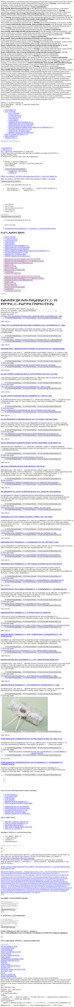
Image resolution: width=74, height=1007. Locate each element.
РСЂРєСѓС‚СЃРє (56, 875)
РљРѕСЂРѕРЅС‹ (13, 120)
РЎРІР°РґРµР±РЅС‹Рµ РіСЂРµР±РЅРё (21, 124)
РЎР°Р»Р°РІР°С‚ (65, 884)
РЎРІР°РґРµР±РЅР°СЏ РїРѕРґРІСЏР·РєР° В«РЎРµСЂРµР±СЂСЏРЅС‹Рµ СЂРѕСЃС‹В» (31, 739)
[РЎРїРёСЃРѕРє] (37, 309)
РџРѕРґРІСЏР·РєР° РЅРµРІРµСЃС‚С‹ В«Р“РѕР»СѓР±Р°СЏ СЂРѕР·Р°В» (26, 612)
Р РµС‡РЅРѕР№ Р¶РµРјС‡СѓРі (40, 1005)
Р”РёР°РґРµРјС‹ (13, 118)
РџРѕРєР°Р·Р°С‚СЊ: (7, 312)
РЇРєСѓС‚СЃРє (5, 892)
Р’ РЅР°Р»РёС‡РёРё (10, 993)
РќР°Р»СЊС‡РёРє (6, 881)
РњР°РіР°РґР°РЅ (27, 880)
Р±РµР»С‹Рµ (9, 264)
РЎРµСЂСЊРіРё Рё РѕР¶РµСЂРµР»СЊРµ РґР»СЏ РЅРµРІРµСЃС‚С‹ (31, 127)
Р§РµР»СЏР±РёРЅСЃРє (8, 976)
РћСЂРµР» (24, 883)
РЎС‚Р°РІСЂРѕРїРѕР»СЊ (27, 888)
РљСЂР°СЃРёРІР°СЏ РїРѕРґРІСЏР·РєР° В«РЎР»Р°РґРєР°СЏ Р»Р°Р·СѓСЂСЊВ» (29, 374)
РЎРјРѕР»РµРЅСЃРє (61, 886)
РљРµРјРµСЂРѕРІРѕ (42, 877)
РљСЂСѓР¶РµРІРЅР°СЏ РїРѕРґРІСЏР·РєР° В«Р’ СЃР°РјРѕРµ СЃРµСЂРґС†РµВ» (29, 419)
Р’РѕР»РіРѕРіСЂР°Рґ (43, 891)
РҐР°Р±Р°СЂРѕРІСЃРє (54, 877)
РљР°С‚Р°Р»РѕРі (10, 111)
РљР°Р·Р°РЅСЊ (33, 877)
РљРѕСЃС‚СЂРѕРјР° (25, 878)
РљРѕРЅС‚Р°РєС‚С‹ (11, 138)
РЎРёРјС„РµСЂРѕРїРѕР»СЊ (48, 886)
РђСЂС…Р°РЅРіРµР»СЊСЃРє (27, 871)
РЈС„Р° (25, 889)
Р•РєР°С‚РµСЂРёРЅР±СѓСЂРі (9, 875)
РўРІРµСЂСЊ (10, 889)
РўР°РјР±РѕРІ (50, 888)
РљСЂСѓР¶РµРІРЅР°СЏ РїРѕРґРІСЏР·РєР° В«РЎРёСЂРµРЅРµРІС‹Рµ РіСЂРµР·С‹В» (31, 443)
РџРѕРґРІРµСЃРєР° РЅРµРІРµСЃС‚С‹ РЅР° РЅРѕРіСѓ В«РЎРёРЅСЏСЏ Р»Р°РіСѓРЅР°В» (31, 564)
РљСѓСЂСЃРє (4, 880)
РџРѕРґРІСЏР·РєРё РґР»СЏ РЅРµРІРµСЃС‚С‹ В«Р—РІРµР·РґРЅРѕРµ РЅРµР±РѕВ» (30, 659)
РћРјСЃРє (18, 883)
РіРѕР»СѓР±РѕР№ (21, 997)
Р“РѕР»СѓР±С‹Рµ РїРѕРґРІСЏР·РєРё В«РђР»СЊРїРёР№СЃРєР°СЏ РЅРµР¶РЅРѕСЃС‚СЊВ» (33, 325)
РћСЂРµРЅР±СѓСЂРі (33, 883)
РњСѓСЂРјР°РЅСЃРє (58, 880)
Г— (2, 894)
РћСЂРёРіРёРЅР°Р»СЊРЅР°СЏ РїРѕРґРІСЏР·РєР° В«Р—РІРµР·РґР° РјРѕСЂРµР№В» (31, 491)
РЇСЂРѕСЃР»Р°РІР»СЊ (15, 892)
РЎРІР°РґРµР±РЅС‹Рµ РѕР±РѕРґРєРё (20, 125)
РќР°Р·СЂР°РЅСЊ (30, 881)
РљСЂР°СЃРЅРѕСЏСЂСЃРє (51, 878)
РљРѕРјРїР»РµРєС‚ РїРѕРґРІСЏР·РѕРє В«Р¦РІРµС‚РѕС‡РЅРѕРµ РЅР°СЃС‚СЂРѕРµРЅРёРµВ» (33, 349)
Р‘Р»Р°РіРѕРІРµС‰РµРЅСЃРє (22, 873)
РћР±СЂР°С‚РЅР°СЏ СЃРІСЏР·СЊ (16, 821)
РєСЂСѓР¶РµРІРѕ (20, 1005)
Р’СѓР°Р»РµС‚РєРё (14, 117)
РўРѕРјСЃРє (69, 888)
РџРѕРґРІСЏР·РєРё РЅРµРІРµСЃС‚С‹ (20, 122)
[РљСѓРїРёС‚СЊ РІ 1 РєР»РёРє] (3, 318)
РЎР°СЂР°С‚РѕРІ (35, 886)
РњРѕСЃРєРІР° (6, 957)
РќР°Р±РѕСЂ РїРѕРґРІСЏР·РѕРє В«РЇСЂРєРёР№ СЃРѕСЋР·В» (23, 466)
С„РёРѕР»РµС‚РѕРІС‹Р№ (22, 999)
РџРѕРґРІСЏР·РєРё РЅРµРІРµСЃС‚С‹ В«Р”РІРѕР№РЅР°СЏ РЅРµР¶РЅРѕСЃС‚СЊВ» (30, 685)
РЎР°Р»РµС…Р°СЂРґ (6, 886)
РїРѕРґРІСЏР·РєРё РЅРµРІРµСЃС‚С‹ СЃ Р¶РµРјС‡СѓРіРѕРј (24, 261)
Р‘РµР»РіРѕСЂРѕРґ (64, 871)
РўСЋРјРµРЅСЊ (18, 889)
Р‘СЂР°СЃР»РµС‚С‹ (15, 115)
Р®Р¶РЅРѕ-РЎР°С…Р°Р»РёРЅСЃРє (31, 892)
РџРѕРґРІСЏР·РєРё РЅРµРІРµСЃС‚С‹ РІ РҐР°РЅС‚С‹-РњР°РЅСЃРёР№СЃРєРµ (30, 228)
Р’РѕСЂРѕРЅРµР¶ (62, 891)
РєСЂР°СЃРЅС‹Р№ (38, 997)
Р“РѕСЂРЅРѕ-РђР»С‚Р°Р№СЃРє (33, 875)
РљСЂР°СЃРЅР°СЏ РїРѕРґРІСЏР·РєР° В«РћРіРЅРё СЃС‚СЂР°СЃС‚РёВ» (26, 396)
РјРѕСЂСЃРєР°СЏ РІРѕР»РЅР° (15, 270)
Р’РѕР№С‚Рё (12, 173)
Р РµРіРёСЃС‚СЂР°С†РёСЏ (17, 171)
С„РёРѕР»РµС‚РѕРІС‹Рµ (12, 273)
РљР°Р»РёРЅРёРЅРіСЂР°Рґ (21, 877)
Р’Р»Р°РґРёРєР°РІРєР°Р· (7, 891)
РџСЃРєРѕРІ (33, 884)
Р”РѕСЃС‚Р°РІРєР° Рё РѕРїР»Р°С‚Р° (16, 134)
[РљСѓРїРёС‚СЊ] (1, 318)
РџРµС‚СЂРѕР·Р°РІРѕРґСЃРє (22, 884)
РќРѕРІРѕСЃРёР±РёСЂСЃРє (8, 883)
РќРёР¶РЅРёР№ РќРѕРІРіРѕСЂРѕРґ (44, 881)
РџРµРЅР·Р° (42, 883)
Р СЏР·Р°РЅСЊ (57, 884)
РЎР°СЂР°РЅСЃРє (26, 886)
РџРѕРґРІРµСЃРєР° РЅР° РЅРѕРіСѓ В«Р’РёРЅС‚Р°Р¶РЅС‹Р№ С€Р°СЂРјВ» (27, 517)
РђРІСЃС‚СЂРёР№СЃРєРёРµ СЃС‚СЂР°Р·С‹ (18, 1003)
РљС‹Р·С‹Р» (12, 880)
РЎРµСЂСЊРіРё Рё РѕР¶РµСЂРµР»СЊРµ (18, 803)
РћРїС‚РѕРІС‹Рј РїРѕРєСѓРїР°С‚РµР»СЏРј (18, 827)
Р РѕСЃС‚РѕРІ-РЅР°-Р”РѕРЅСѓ (10, 966)
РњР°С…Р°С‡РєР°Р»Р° (46, 880)
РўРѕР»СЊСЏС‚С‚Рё (59, 888)
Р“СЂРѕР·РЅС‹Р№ (47, 875)
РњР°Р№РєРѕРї (36, 880)
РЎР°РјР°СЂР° (17, 886)
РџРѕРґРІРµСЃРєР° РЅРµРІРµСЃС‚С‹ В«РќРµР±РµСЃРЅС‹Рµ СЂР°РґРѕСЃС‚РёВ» (30, 542)
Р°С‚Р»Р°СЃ (41, 1003)
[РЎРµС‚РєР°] (35, 309)
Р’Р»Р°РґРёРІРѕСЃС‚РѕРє (31, 891)
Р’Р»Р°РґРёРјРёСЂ (19, 891)
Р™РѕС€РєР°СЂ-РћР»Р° (7, 877)
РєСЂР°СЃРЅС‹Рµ (11, 268)
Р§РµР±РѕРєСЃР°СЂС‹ (36, 873)
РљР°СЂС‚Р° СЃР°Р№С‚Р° (13, 828)
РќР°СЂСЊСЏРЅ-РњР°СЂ (18, 881)
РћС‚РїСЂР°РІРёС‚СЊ (8, 910)
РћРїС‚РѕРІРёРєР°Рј (11, 136)
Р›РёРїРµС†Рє (19, 880)
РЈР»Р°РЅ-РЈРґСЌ (32, 889)
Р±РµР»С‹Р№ (8, 997)
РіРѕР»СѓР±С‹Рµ (10, 266)
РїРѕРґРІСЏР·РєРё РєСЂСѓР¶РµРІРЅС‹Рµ (18, 263)
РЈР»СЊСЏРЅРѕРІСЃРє (43, 889)
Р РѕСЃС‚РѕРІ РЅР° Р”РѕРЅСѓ (45, 884)
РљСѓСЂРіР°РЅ (63, 878)
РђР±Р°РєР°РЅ (4, 871)
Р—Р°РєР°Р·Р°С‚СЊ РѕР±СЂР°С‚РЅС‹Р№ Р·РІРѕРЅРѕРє (19, 157)
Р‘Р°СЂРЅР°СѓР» (54, 871)
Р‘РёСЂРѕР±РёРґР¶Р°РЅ (7, 873)
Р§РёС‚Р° (57, 873)
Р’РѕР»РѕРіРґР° (53, 891)
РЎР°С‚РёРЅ (58, 1005)
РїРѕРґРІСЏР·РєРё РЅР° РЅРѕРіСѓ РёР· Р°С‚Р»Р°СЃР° (22, 259)
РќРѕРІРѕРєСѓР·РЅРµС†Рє (61, 881)
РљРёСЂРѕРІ (16, 878)
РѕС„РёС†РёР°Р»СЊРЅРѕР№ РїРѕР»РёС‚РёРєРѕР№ (17, 858)
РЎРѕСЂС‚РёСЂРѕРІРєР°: (9, 311)
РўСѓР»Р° (3, 889)
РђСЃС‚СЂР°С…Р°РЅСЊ (42, 871)
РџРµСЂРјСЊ (49, 883)
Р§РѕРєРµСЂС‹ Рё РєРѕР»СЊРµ (19, 131)
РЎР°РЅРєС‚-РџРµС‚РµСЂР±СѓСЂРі (10, 888)
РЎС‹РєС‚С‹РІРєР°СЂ (40, 888)
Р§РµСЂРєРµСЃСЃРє (48, 873)
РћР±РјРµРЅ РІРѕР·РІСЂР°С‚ (14, 825)
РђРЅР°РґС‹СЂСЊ (13, 871)
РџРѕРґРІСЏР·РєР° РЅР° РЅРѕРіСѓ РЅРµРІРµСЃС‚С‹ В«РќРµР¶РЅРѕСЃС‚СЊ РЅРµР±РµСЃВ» (34, 589)
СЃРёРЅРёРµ (9, 271)
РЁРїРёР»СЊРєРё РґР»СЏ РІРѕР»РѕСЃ (21, 132)
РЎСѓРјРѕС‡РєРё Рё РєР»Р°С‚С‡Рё (20, 129)
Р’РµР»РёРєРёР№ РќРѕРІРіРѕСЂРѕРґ (59, 889)
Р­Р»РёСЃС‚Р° (21, 875)
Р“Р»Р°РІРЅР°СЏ (10, 110)
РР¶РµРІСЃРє (65, 875)
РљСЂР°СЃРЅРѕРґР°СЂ (37, 878)
